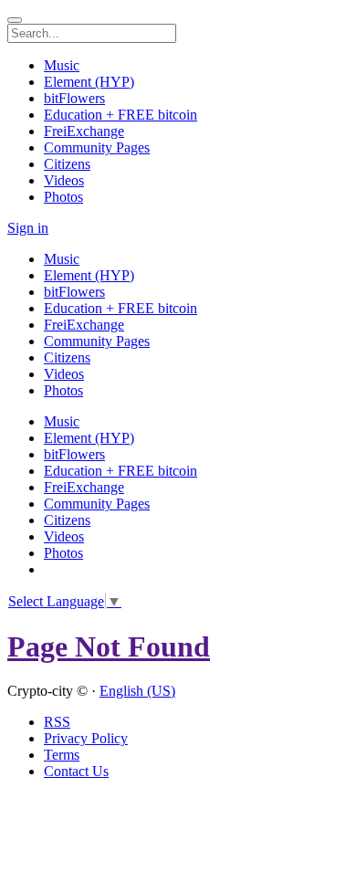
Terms (61, 754)
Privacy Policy (86, 738)
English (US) (137, 691)
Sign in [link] (27, 228)
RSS (57, 722)
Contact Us (76, 771)
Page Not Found (108, 646)
